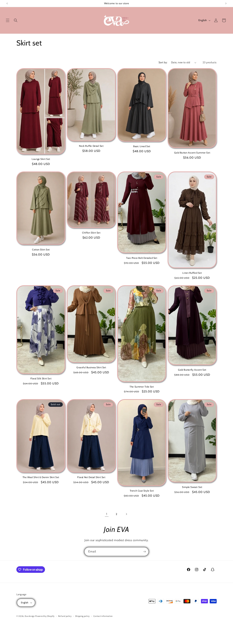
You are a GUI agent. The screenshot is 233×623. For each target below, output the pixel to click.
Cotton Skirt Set (41, 249)
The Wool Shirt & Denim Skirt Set (41, 477)
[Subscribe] (144, 552)
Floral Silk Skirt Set (41, 378)
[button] (8, 20)
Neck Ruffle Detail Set (91, 145)
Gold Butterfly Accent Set (192, 369)
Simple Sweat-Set (192, 487)
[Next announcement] (226, 3)
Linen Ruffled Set (192, 272)
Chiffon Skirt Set (91, 232)
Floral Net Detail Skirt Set (91, 477)
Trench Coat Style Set (142, 490)
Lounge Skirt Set (41, 158)
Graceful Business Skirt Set (91, 367)
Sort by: (163, 62)
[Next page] (126, 514)
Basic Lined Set (141, 146)
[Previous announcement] (7, 3)
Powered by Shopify (45, 616)
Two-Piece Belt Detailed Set (141, 257)
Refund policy (65, 616)
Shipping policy (82, 616)
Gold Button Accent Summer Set (192, 152)
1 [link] (106, 514)
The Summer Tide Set (142, 386)
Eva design (30, 616)
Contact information (103, 616)
